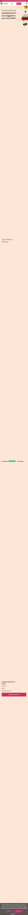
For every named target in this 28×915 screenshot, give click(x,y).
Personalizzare (14, 914)
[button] (24, 3)
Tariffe (3, 688)
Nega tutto (9, 911)
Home (6, 4)
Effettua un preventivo (14, 694)
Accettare (18, 911)
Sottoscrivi (18, 3)
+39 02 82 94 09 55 (12, 3)
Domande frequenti (6, 691)
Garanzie (4, 686)
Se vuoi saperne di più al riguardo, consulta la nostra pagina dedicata (14, 907)
